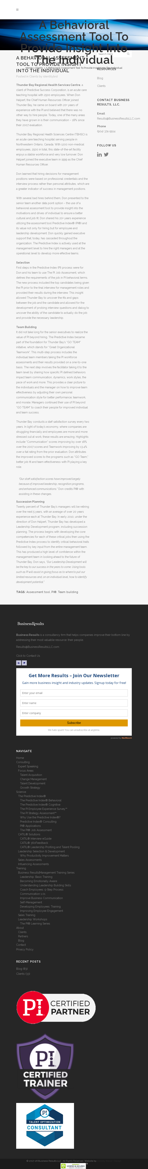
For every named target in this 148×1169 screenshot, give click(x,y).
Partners (23, 936)
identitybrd (50, 76)
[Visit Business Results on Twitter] (106, 155)
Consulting (23, 762)
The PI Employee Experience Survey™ (43, 808)
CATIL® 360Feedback (34, 842)
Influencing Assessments (33, 864)
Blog (100, 78)
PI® (54, 592)
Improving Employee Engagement (41, 910)
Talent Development (32, 783)
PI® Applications (30, 825)
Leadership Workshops (32, 919)
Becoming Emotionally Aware (38, 881)
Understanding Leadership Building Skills (45, 885)
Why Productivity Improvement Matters (44, 855)
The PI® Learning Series (35, 923)
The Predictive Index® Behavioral (40, 800)
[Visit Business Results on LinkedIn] (99, 155)
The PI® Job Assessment (36, 830)
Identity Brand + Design (109, 1161)
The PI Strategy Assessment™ (38, 813)
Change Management (33, 779)
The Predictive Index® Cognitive (40, 804)
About (20, 927)
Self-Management (31, 902)
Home (29, 67)
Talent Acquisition (31, 774)
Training (21, 868)
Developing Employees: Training (40, 906)
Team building (68, 592)
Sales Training (26, 915)
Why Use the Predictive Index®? (40, 817)
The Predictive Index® (32, 796)
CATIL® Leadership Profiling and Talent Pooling (50, 847)
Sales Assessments (30, 859)
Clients (39, 67)
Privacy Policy (25, 949)
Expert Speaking (28, 766)
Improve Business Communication (41, 898)
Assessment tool (38, 592)
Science (21, 791)
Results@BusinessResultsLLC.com (118, 118)
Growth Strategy (30, 787)
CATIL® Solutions (29, 834)
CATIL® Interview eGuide (35, 838)
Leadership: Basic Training (36, 876)
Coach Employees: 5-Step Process (41, 889)
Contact (21, 944)
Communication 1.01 (32, 893)
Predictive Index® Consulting (38, 821)
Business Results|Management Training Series (46, 872)
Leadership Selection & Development (41, 851)
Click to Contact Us (28, 655)
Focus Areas (26, 770)
